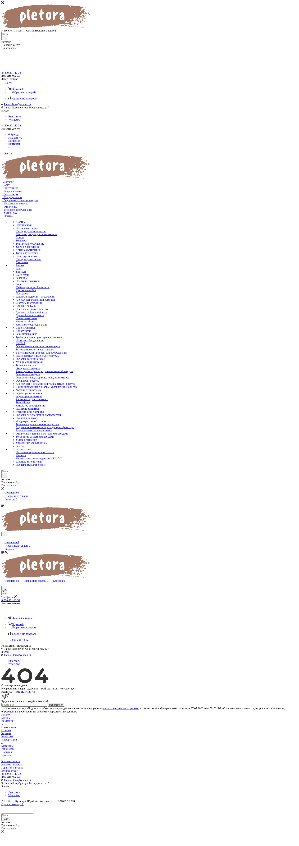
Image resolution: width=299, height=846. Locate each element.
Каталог (6, 714)
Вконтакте (14, 116)
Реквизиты (7, 748)
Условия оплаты (10, 761)
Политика (7, 752)
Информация (9, 739)
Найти (6, 819)
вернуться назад (10, 691)
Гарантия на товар (12, 767)
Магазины (7, 745)
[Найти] (4, 38)
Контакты (7, 736)
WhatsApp (14, 119)
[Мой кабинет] (2, 538)
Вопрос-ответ (9, 770)
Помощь (6, 755)
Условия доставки (11, 764)
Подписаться (56, 704)
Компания (7, 720)
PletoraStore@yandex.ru (17, 104)
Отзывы (6, 730)
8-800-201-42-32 (11, 72)
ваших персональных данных (120, 708)
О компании (8, 727)
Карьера (6, 733)
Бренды (5, 717)
